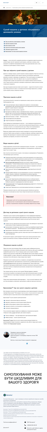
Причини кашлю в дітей (11, 43)
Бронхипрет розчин (15, 323)
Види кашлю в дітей (10, 45)
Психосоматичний (9, 184)
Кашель (5, 60)
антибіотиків (8, 263)
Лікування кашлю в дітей (11, 49)
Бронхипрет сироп (8, 320)
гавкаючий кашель (22, 169)
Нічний (7, 165)
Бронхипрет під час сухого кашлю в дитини (16, 51)
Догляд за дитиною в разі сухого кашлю (15, 47)
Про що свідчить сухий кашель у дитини (15, 41)
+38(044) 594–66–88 (32, 425)
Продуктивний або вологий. (12, 162)
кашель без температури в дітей (26, 184)
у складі (13, 312)
